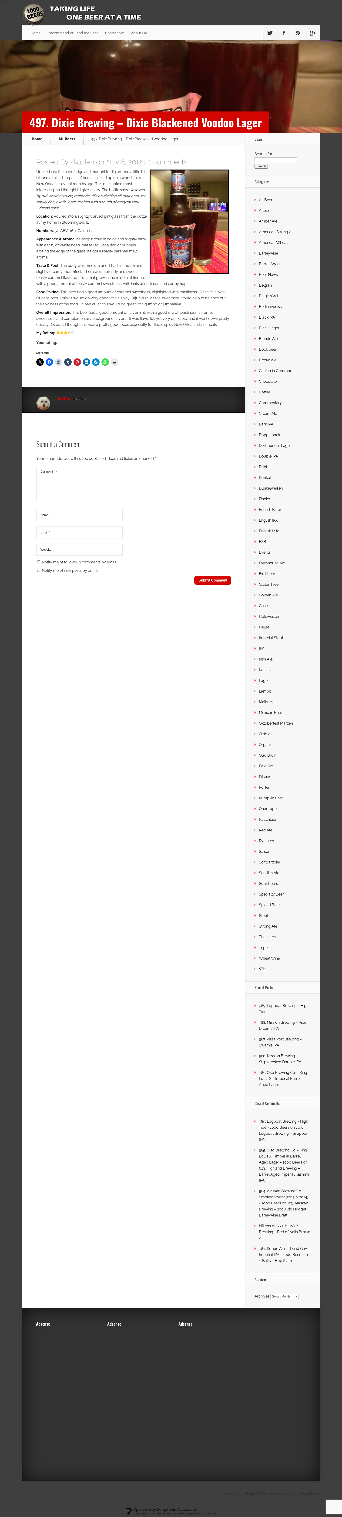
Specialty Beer (271, 894)
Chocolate (268, 381)
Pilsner (264, 777)
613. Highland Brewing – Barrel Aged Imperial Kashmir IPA (284, 1174)
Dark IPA (266, 424)
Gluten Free (268, 584)
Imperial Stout (271, 638)
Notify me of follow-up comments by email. (79, 562)
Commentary (270, 403)
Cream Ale (268, 413)
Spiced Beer (269, 905)
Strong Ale (268, 926)
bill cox (265, 1226)
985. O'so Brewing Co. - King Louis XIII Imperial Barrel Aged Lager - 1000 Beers (283, 1156)
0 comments (167, 162)
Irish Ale (265, 659)
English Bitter (270, 509)
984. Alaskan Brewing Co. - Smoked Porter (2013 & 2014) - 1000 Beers (283, 1197)
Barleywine (268, 253)
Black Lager (269, 328)
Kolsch (265, 670)
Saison (264, 851)
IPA (262, 648)
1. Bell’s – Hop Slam (275, 1261)
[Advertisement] (64, 1400)
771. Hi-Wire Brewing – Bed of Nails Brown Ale (284, 1232)
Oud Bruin (267, 755)
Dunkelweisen (271, 488)
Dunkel (265, 477)
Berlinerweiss (270, 306)
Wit (262, 969)
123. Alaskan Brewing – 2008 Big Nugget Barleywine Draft (283, 1209)
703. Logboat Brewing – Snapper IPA (283, 1133)
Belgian (265, 285)
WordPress (310, 1493)
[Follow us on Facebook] (284, 33)
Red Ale (265, 830)
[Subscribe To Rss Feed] (298, 33)
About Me (139, 33)
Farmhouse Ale (272, 563)
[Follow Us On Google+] (312, 33)
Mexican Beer (270, 712)
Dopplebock (269, 435)
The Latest (268, 937)
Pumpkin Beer (271, 798)
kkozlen (82, 162)
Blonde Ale (268, 339)
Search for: (264, 154)
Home (35, 33)
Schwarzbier (269, 862)
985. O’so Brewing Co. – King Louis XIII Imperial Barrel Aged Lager (283, 1078)
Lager (264, 680)
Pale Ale (266, 766)
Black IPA (267, 317)
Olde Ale (266, 734)
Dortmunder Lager (275, 445)
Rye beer (266, 841)
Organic (265, 744)
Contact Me (114, 33)
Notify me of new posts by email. (70, 570)
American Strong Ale (277, 232)
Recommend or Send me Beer (73, 33)
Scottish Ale (269, 873)
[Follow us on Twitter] (270, 33)
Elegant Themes (260, 1493)
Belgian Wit (268, 296)
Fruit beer (267, 574)
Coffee (264, 392)
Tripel (263, 947)
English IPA (268, 520)
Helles (264, 627)
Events (265, 552)
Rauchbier (267, 819)
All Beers (66, 139)
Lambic (265, 691)
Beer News (268, 274)
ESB (262, 541)
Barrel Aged (269, 264)
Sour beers (268, 883)
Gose (263, 606)
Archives (262, 1296)
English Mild (269, 531)
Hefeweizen (269, 616)
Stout (263, 915)
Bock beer (268, 349)
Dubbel (265, 467)
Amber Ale (268, 221)
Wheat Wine (269, 958)
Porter (264, 787)
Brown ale (267, 360)
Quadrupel (268, 809)
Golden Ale (268, 595)
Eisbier (264, 499)
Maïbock (266, 702)
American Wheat (273, 242)
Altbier (264, 210)
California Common (275, 371)
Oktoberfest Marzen (276, 723)
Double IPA (268, 456)
